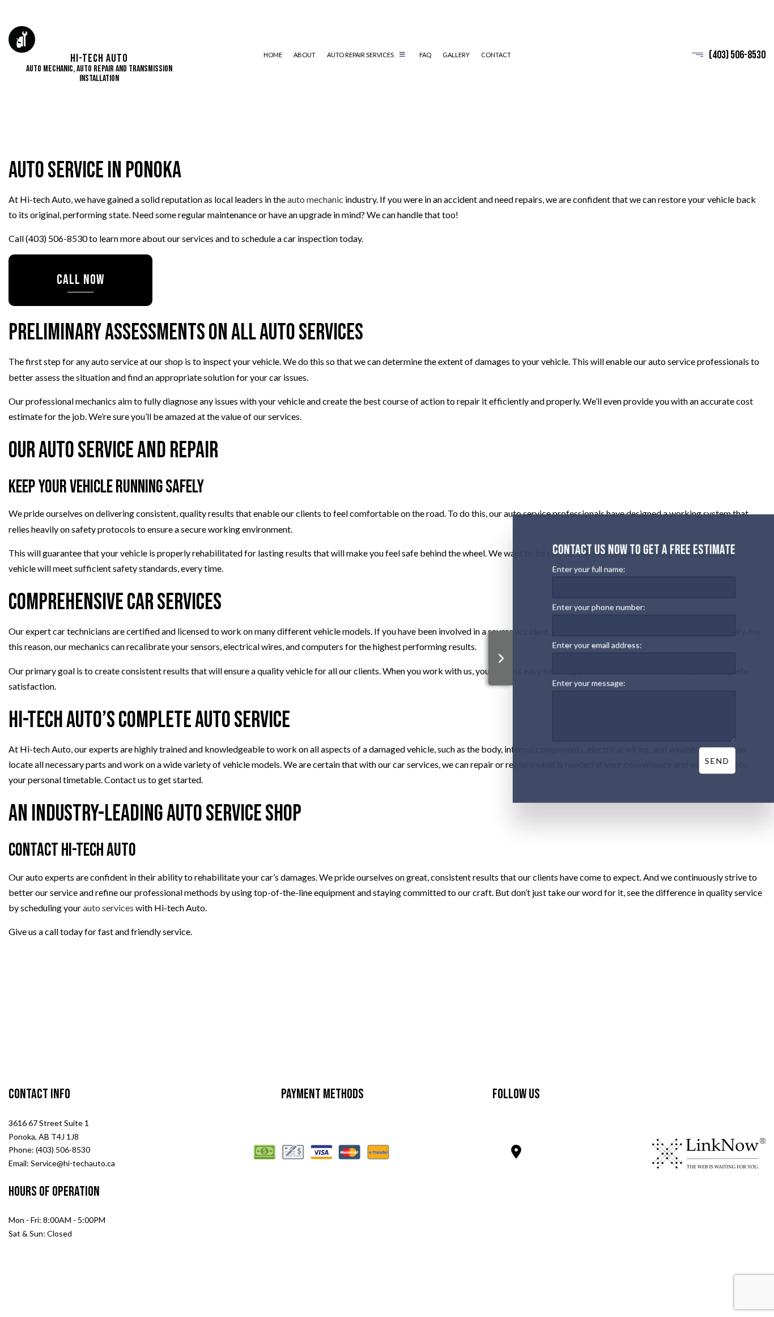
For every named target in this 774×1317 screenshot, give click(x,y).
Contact (496, 55)
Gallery (456, 55)
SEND (716, 761)
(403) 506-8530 (737, 55)
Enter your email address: (596, 645)
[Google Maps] (516, 1153)
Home (272, 55)
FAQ (425, 55)
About (305, 55)
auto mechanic (315, 199)
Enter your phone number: (597, 607)
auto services (108, 908)
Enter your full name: (587, 569)
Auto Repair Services (360, 55)
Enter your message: (587, 683)
